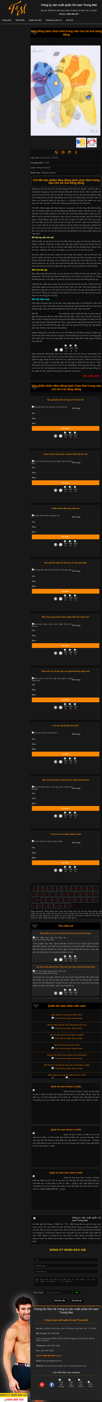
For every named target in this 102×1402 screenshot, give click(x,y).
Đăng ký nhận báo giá (13, 1395)
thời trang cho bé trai (53, 368)
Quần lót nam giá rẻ (86, 362)
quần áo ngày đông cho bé (42, 915)
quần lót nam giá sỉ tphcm (65, 219)
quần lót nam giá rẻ (57, 200)
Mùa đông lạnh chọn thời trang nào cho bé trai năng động (71, 911)
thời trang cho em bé (87, 365)
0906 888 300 (15, 1399)
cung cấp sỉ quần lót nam (77, 313)
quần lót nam (40, 371)
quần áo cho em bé (54, 913)
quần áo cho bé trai (71, 368)
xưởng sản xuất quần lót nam (83, 260)
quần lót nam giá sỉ (72, 371)
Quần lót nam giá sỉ (41, 362)
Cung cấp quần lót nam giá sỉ (64, 362)
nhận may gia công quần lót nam (87, 290)
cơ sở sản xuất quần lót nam (66, 247)
